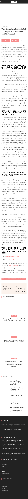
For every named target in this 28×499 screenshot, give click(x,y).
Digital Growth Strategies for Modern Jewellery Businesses (18, 389)
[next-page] (15, 369)
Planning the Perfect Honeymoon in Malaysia (17, 395)
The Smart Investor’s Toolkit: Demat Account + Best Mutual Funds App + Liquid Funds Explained (14, 364)
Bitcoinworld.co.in (13, 265)
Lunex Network (5, 45)
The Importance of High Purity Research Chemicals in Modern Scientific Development (17, 410)
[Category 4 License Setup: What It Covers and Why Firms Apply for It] (14, 308)
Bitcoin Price (21, 278)
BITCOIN (4, 278)
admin (14, 37)
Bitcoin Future (12, 278)
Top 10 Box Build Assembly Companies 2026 (17, 402)
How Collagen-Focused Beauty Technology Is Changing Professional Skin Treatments (18, 382)
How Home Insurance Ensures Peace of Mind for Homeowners (14, 341)
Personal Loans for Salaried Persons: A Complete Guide (20, 289)
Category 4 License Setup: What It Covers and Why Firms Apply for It (14, 319)
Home (2, 26)
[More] (21, 40)
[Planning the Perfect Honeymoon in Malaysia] (5, 396)
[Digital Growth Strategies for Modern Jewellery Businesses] (5, 389)
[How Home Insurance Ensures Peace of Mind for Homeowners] (14, 329)
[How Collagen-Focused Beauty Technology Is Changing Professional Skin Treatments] (5, 382)
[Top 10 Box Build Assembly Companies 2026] (5, 402)
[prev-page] (13, 369)
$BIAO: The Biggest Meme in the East (8, 288)
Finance (6, 26)
